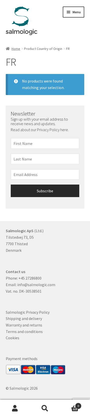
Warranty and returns (24, 324)
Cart (69, 404)
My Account (15, 408)
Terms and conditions (24, 331)
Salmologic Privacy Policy (28, 312)
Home (16, 48)
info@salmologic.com (36, 284)
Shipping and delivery (24, 318)
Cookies (12, 337)
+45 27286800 (30, 278)
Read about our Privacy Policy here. (40, 129)
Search (45, 408)
